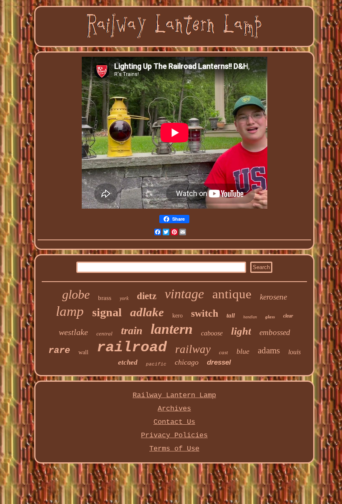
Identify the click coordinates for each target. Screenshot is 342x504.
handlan (250, 317)
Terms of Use (174, 449)
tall (230, 315)
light (241, 331)
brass (104, 298)
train (131, 331)
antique (231, 294)
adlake (147, 312)
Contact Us (174, 422)
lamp (70, 311)
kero (177, 315)
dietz (146, 296)
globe (76, 294)
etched (128, 362)
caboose (212, 333)
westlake (73, 332)
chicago (187, 362)
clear (288, 316)
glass (270, 316)
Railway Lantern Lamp (174, 395)
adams (269, 350)
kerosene (273, 296)
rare (59, 350)
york (124, 298)
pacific (156, 364)
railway (193, 349)
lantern (172, 329)
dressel (219, 362)
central (104, 333)
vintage (184, 293)
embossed (274, 332)
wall (83, 352)
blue (242, 351)
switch (204, 313)
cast (223, 352)
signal (107, 312)
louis (294, 351)
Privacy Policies (174, 435)
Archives (174, 409)
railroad (132, 347)
